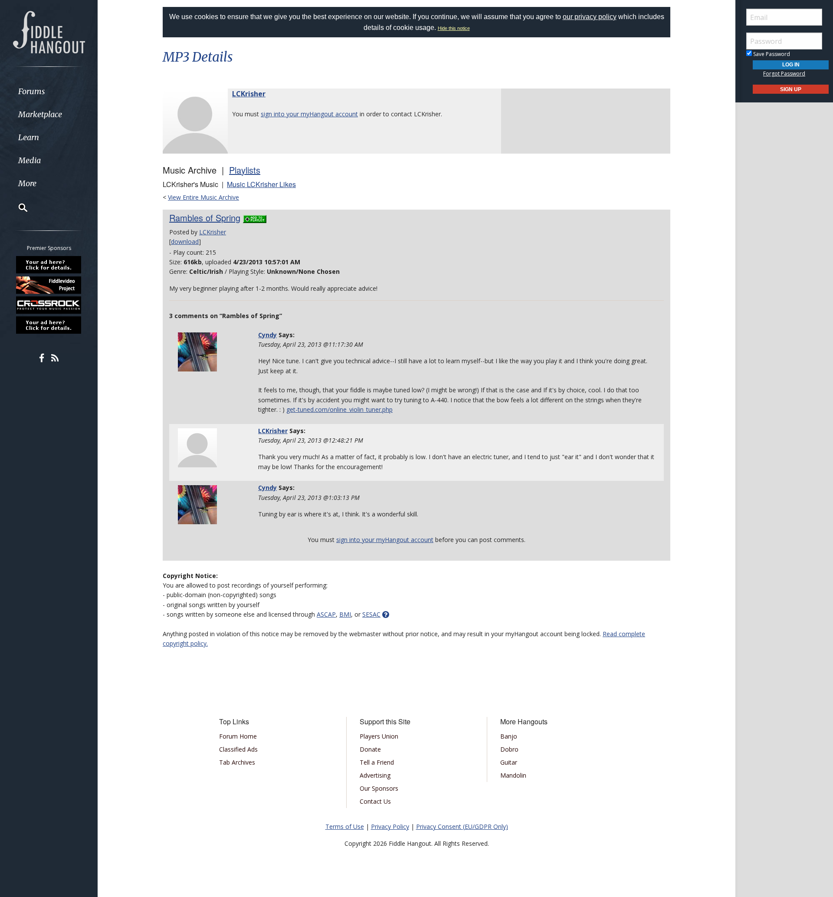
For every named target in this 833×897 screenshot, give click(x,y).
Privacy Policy (390, 826)
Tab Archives (237, 762)
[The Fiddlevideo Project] (49, 285)
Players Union (379, 736)
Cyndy (267, 335)
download (185, 241)
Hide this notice (454, 28)
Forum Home (238, 736)
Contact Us (375, 801)
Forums (31, 91)
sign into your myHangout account (309, 114)
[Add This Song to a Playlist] (254, 217)
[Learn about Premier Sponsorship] (49, 265)
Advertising (375, 775)
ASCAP (326, 614)
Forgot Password (784, 73)
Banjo (508, 736)
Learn (28, 137)
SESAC (371, 614)
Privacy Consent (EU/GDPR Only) (462, 826)
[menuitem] (49, 91)
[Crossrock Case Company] (49, 305)
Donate (370, 749)
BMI (345, 614)
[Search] (17, 207)
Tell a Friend (377, 762)
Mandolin (513, 775)
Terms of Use (344, 826)
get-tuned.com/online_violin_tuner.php (339, 409)
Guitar (508, 762)
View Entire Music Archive (203, 197)
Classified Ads (238, 749)
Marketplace (40, 114)
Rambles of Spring (204, 217)
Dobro (509, 749)
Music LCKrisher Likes (261, 184)
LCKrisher (249, 94)
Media (29, 160)
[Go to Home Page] (49, 31)
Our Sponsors (379, 788)
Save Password (771, 54)
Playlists (244, 170)
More (27, 183)
